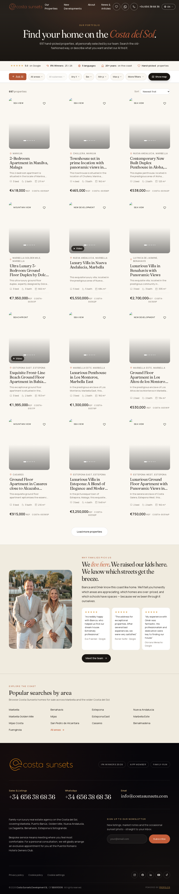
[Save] (44, 103)
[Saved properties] (116, 6)
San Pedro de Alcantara (65, 723)
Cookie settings (56, 874)
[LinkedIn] (150, 875)
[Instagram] (134, 875)
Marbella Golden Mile (21, 716)
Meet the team (94, 658)
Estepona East (101, 716)
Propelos (164, 887)
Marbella (14, 709)
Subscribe (159, 838)
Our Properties (51, 6)
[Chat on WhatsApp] (125, 6)
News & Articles (106, 6)
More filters (134, 76)
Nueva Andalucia (143, 709)
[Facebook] (142, 875)
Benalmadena (141, 723)
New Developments (73, 6)
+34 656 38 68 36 (32, 797)
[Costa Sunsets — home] (26, 7)
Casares (97, 723)
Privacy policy (16, 874)
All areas (56, 730)
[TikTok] (166, 875)
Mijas (54, 716)
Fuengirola (15, 730)
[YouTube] (158, 875)
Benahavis (57, 709)
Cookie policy (35, 874)
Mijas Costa (16, 723)
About (91, 4)
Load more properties (89, 531)
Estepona (98, 709)
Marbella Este (141, 716)
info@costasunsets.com (144, 796)
